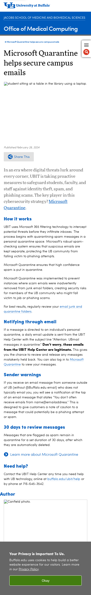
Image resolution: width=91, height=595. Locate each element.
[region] (45, 568)
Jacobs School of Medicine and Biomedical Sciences (44, 17)
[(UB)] (45, 7)
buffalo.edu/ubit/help (63, 479)
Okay (45, 580)
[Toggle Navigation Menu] (86, 48)
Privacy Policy (28, 569)
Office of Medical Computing (41, 28)
